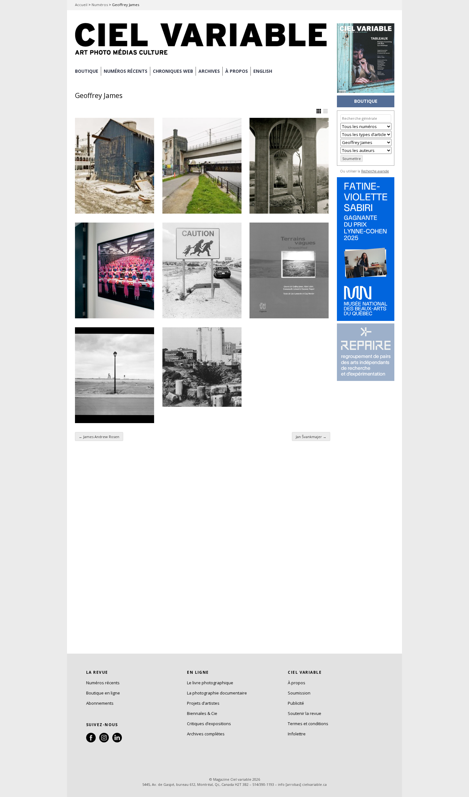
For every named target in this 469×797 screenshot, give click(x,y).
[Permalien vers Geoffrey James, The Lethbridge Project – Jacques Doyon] (114, 375)
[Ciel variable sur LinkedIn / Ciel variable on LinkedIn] (117, 741)
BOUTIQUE (86, 71)
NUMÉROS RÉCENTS (125, 71)
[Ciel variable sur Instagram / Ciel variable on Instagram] (104, 741)
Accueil (81, 4)
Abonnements (100, 703)
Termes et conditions (308, 723)
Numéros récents (103, 683)
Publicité (296, 703)
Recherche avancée (375, 171)
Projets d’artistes (203, 703)
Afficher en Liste (325, 111)
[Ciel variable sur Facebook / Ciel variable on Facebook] (91, 741)
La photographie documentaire (217, 693)
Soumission (299, 693)
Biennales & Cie (202, 713)
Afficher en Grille (318, 111)
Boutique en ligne (103, 693)
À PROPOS (236, 71)
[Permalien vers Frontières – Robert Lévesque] (202, 270)
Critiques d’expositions (209, 723)
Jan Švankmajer (311, 436)
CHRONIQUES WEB (173, 71)
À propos (296, 683)
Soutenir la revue (304, 713)
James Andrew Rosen (99, 436)
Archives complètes (206, 734)
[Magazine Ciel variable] (202, 55)
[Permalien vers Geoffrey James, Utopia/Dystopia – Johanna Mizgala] (289, 166)
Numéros (100, 4)
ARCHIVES (209, 71)
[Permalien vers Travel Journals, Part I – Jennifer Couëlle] (202, 367)
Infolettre (297, 734)
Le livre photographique (210, 683)
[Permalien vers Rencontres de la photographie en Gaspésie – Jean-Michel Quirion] (114, 166)
